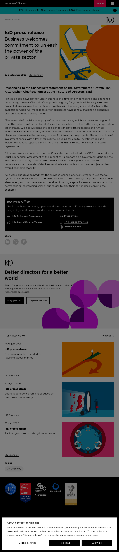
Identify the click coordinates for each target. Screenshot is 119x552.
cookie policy (92, 535)
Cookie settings (27, 543)
